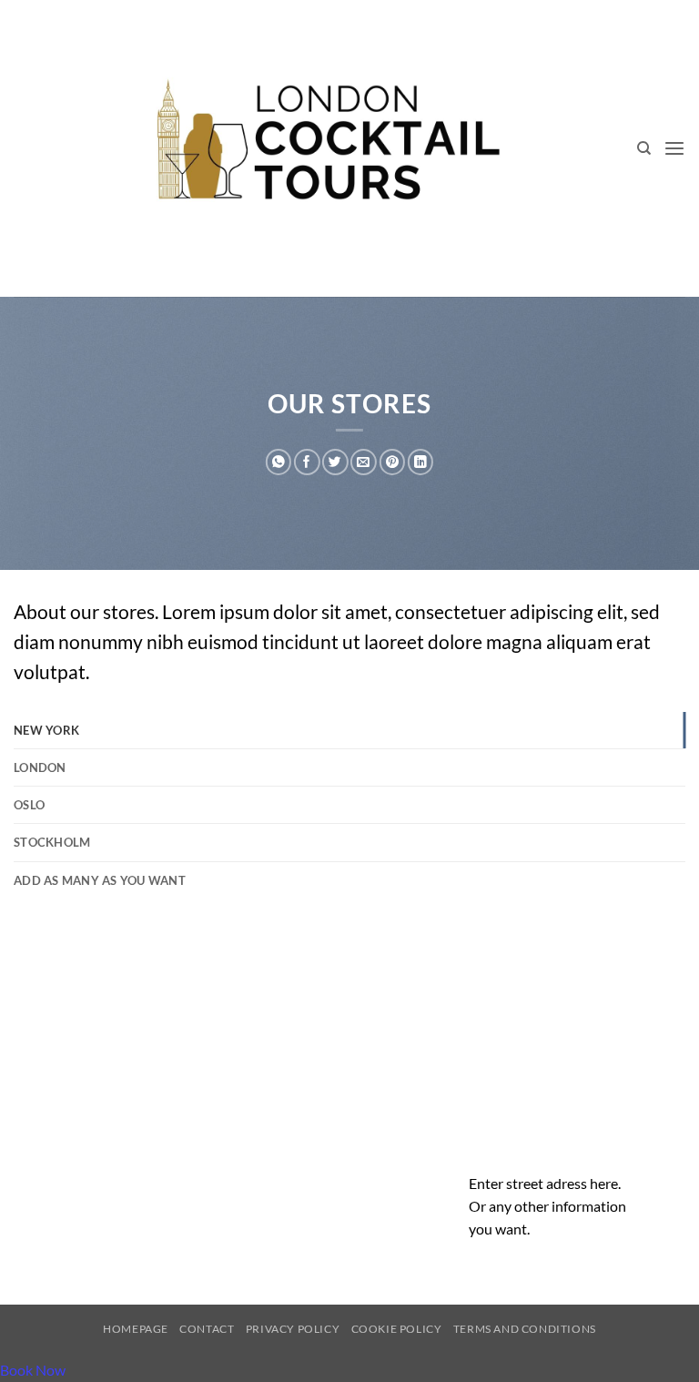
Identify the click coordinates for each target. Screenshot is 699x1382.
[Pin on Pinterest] (392, 462)
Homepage (135, 1329)
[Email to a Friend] (363, 462)
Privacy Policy (292, 1329)
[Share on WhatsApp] (278, 462)
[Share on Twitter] (335, 462)
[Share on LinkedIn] (420, 462)
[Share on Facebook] (306, 462)
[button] (674, 149)
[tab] (349, 730)
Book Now (33, 1369)
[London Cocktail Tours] (325, 148)
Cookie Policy (396, 1329)
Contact (206, 1329)
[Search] (644, 148)
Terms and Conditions (524, 1329)
